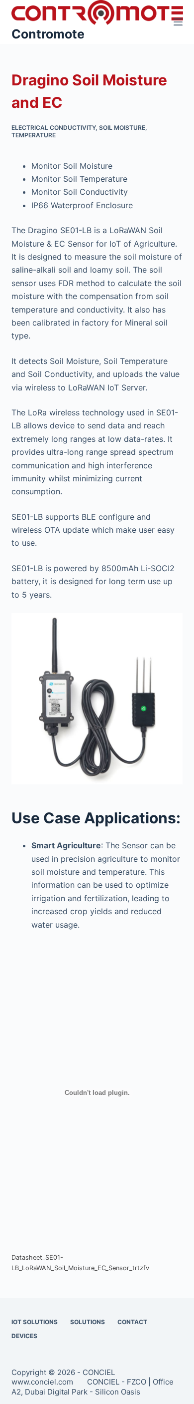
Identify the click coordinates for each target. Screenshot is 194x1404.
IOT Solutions (34, 1322)
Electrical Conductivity (53, 127)
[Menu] (178, 21)
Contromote (48, 33)
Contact (132, 1322)
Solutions (87, 1322)
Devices (24, 1336)
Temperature (33, 135)
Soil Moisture (122, 127)
